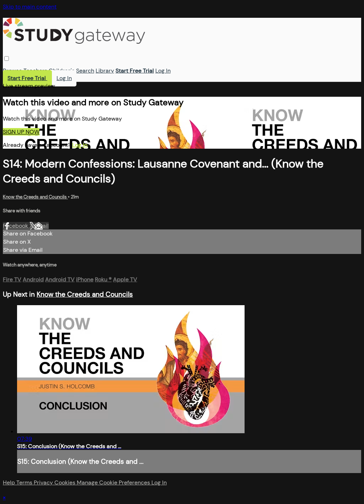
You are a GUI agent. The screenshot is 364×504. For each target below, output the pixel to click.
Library (105, 70)
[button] (6, 58)
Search (85, 70)
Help (9, 482)
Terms (25, 482)
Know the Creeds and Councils (35, 197)
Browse (12, 70)
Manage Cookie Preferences (114, 482)
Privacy (44, 482)
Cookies (65, 482)
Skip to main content (30, 6)
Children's (62, 70)
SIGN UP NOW (21, 132)
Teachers (35, 70)
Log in (79, 145)
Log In (163, 70)
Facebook (16, 225)
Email (41, 225)
